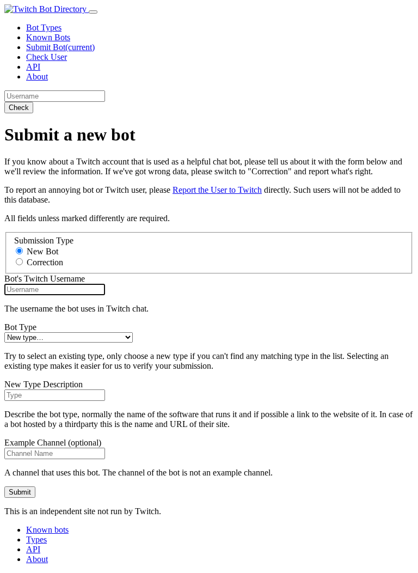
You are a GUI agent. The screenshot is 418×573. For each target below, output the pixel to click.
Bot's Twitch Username (44, 278)
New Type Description (43, 384)
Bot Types (44, 27)
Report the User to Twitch (217, 189)
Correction (45, 262)
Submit (20, 492)
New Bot (42, 251)
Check (19, 107)
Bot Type (20, 327)
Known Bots (48, 37)
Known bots (47, 529)
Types (36, 539)
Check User (46, 57)
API (33, 66)
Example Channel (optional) (52, 442)
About (37, 76)
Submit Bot (60, 47)
